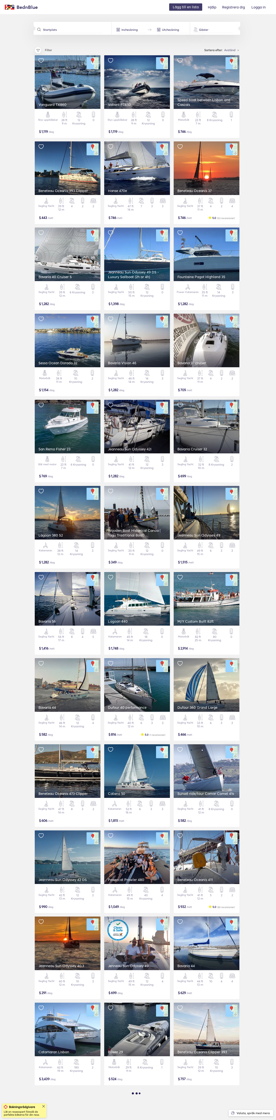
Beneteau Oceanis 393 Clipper (63, 190)
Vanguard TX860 (52, 104)
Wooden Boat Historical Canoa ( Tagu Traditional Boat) (134, 532)
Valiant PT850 (119, 104)
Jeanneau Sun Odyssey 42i (130, 449)
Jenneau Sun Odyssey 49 (128, 966)
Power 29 (115, 1052)
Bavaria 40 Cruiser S (55, 277)
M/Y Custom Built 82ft (195, 621)
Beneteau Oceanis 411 (195, 879)
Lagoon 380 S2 (50, 535)
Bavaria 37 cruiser (191, 363)
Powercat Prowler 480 (126, 879)
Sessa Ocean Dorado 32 (57, 363)
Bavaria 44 (47, 707)
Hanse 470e (117, 190)
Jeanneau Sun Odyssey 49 (198, 535)
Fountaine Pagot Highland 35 (201, 277)
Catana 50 (116, 793)
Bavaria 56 (47, 621)
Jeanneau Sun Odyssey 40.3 (61, 966)
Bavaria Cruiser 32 (192, 449)
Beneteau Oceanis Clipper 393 (202, 1052)
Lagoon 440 (118, 621)
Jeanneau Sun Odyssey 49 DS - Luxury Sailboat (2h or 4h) (133, 274)
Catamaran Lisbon (53, 1052)
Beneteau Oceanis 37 (194, 190)
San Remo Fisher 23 (54, 449)
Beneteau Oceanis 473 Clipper (63, 793)
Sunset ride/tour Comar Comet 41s (205, 793)
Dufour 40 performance (127, 707)
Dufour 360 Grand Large (197, 707)
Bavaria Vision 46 (122, 363)
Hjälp (212, 7)
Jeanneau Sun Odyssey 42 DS (62, 879)
